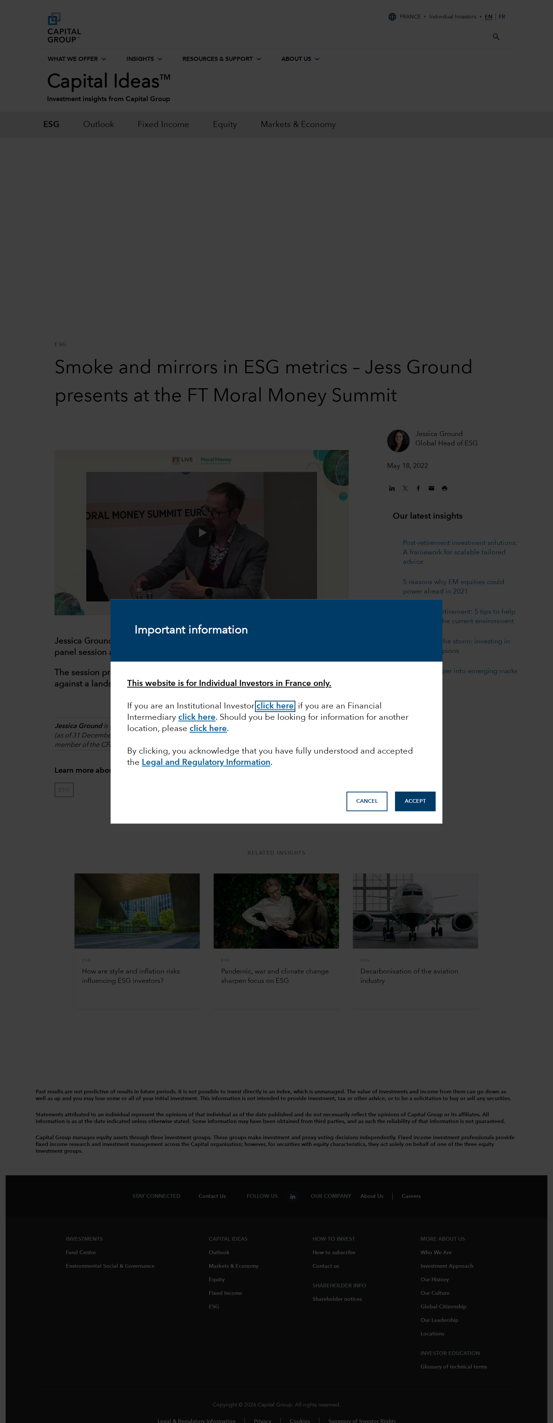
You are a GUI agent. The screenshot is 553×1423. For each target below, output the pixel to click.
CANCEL (367, 801)
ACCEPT (415, 801)
